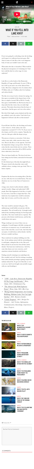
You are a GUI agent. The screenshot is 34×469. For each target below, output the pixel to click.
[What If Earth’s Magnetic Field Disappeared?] (8, 336)
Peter (8, 36)
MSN (18, 27)
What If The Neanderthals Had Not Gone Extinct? (23, 327)
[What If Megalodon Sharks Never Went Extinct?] (8, 354)
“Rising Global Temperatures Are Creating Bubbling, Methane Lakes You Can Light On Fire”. (18, 294)
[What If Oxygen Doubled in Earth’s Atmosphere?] (8, 345)
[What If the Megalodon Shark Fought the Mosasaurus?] (8, 372)
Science (22, 323)
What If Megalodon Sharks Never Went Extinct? (23, 354)
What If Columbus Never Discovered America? (24, 381)
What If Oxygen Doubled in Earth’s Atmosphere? (24, 344)
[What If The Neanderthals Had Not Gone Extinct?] (8, 327)
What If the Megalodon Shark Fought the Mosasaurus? (24, 373)
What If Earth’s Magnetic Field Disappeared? (24, 335)
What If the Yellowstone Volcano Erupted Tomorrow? (24, 409)
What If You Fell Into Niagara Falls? (23, 390)
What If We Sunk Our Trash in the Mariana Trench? (23, 400)
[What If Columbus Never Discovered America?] (8, 381)
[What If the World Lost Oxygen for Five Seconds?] (8, 363)
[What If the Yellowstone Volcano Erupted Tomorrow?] (8, 409)
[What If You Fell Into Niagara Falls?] (8, 390)
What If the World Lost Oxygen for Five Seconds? (24, 363)
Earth (16, 27)
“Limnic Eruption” (10, 299)
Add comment (15, 36)
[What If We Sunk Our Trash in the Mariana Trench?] (8, 400)
